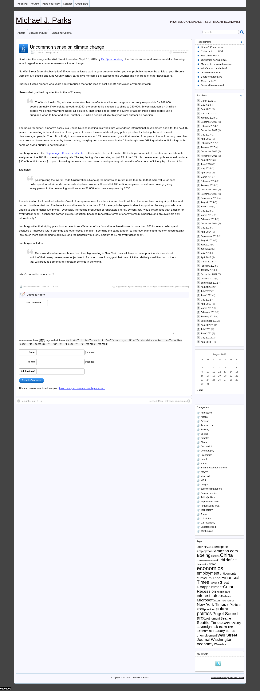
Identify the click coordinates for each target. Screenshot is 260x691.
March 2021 (207, 100)
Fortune (214, 582)
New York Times (211, 604)
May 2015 (206, 210)
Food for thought (28, 3)
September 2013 (209, 236)
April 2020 (206, 109)
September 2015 (209, 198)
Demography (207, 450)
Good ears (81, 3)
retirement (213, 618)
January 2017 (208, 147)
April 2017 (206, 139)
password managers (211, 488)
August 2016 (207, 160)
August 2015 (207, 202)
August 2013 (207, 240)
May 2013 (206, 253)
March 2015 (207, 215)
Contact (67, 3)
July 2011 (206, 329)
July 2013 (206, 244)
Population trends (210, 501)
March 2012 (207, 308)
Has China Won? (210, 55)
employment (208, 573)
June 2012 (206, 295)
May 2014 (206, 227)
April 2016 (206, 172)
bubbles (215, 556)
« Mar (200, 390)
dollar (212, 564)
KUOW (204, 472)
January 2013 (208, 270)
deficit (231, 560)
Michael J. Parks (43, 20)
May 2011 (206, 337)
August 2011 (207, 325)
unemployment (207, 635)
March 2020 (207, 113)
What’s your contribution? (214, 68)
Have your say (51, 3)
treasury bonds (223, 631)
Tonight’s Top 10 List (31, 401)
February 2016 (208, 181)
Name (32, 352)
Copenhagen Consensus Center (65, 153)
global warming (182, 286)
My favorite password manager (217, 64)
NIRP (203, 480)
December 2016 (209, 151)
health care (223, 591)
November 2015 (209, 194)
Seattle (225, 618)
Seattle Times (209, 622)
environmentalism (166, 286)
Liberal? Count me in (212, 47)
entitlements (228, 573)
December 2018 (209, 122)
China (204, 442)
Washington (207, 531)
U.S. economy (208, 522)
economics (210, 568)
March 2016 (207, 177)
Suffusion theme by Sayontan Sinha (227, 677)
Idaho (204, 463)
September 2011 (209, 321)
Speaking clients (62, 32)
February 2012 (208, 312)
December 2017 (209, 130)
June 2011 (206, 333)
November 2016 (209, 156)
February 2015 (208, 219)
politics (204, 613)
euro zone (212, 578)
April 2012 (206, 304)
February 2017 (208, 143)
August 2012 (207, 287)
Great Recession (215, 588)
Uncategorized (208, 527)
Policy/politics (52, 52)
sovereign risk (207, 627)
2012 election (205, 547)
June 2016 (206, 164)
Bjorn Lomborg (135, 286)
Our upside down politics (214, 60)
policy (222, 608)
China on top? (208, 81)
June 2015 (206, 206)
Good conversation (211, 72)
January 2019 (208, 117)
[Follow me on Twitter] (219, 663)
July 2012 (206, 291)
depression (202, 564)
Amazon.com (207, 425)
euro (200, 578)
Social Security (231, 622)
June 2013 (206, 249)
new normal (228, 600)
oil (228, 605)
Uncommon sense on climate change (67, 47)
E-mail (31, 361)
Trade (204, 514)
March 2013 (207, 261)
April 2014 (206, 232)
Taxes (223, 627)
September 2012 (209, 282)
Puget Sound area (210, 505)
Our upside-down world (213, 85)
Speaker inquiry (38, 32)
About (21, 32)
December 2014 (209, 223)
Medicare (226, 596)
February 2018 (208, 126)
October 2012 (208, 278)
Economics (39, 52)
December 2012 (209, 274)
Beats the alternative (211, 76)
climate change (150, 286)
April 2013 (206, 257)
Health (204, 459)
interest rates (209, 595)
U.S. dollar (206, 518)
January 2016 (208, 185)
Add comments (180, 52)
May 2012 (206, 299)
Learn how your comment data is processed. (82, 388)
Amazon (205, 421)
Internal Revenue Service (214, 467)
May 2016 (206, 168)
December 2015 (209, 189)
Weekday (220, 644)
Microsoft (205, 476)
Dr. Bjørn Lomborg (112, 59)
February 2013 (208, 266)
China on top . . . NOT (212, 51)
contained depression (207, 560)
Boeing (204, 434)
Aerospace (206, 412)
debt (221, 559)
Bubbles (205, 438)
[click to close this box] (241, 42)
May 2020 (206, 105)
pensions (209, 609)
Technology (207, 510)
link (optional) (28, 371)
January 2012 (208, 316)
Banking (205, 429)
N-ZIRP (217, 601)
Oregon (204, 484)
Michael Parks (39, 286)
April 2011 (206, 342)
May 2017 (206, 134)
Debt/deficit (206, 446)
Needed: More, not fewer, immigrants (168, 401)
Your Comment (33, 302)
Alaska (204, 417)
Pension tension (209, 493)
